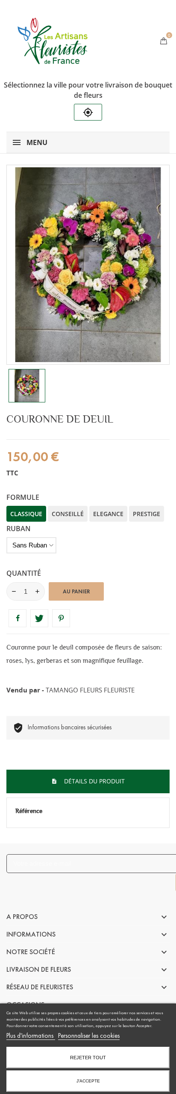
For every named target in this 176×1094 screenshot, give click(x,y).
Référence (28, 810)
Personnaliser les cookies (89, 1036)
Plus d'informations (30, 1036)
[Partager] (17, 618)
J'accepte (88, 1081)
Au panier (76, 591)
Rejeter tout (88, 1057)
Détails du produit (93, 781)
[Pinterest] (61, 618)
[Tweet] (39, 618)
